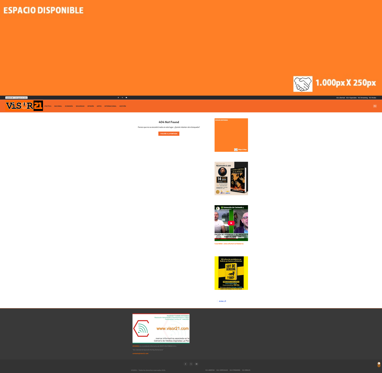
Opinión (90, 106)
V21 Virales (372, 98)
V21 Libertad (340, 98)
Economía (69, 106)
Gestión (122, 106)
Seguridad (80, 106)
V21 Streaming (363, 98)
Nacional (58, 106)
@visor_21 (222, 301)
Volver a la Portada (168, 134)
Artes (99, 106)
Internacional (110, 106)
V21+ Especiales (351, 98)
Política (47, 106)
